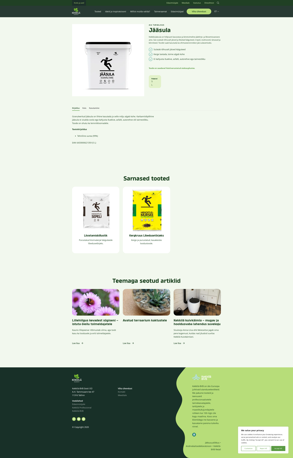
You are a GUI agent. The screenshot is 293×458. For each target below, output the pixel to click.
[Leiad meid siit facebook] (74, 419)
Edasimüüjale (172, 3)
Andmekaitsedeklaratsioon (199, 446)
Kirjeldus (76, 108)
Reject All (263, 448)
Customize (248, 448)
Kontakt (121, 391)
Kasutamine (94, 108)
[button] (218, 3)
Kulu (84, 108)
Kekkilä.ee (81, 11)
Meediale (186, 3)
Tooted (98, 11)
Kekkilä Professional (82, 407)
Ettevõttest (209, 3)
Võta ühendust (199, 11)
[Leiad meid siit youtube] (79, 419)
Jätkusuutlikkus (212, 442)
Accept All (278, 448)
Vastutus (197, 3)
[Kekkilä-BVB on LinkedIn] (194, 434)
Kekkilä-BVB (78, 411)
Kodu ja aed (79, 3)
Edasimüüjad (177, 11)
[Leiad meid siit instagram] (83, 419)
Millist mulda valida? (140, 11)
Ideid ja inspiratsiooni (115, 11)
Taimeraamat (160, 11)
